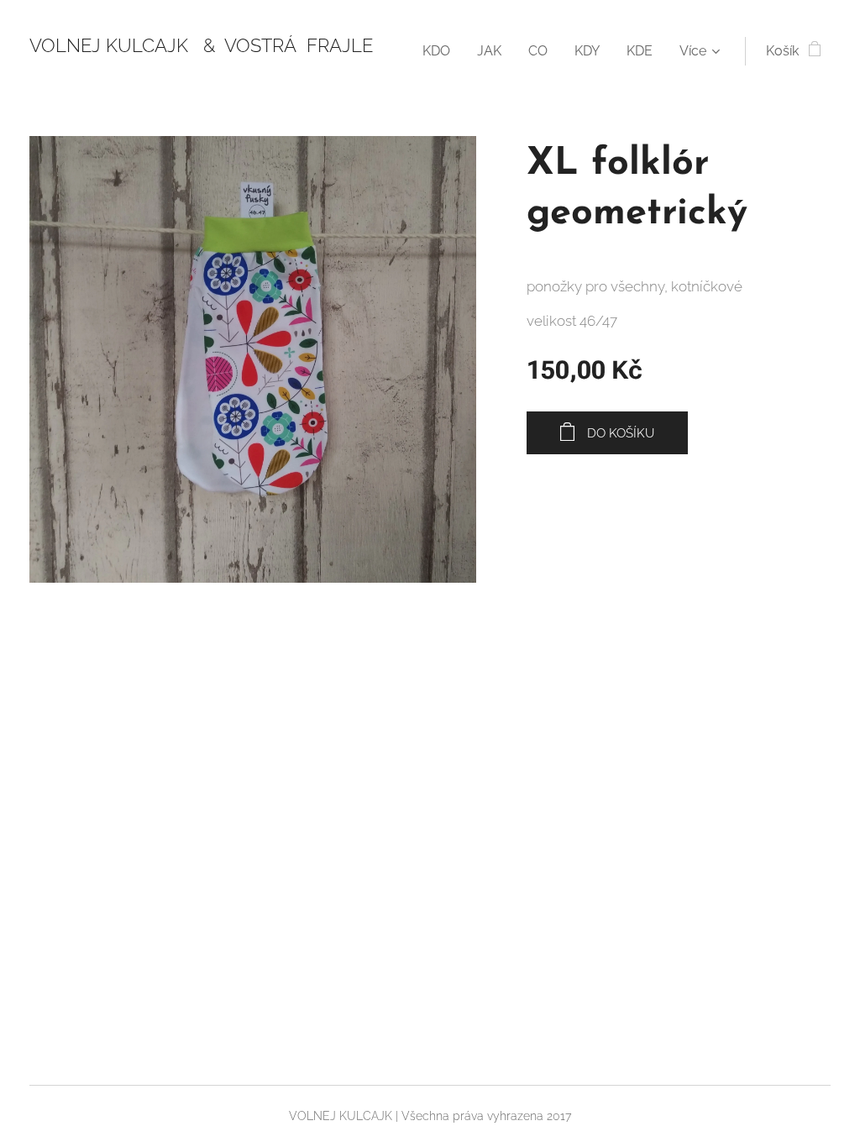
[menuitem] (441, 51)
